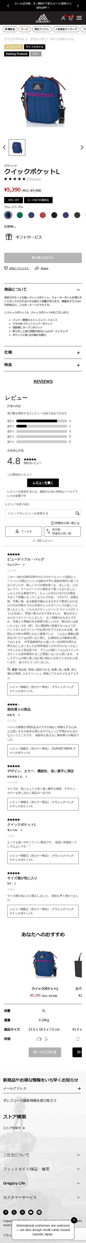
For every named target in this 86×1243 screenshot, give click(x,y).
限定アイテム (42, 29)
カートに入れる (45, 1052)
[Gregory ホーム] (43, 18)
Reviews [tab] (43, 382)
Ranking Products (16, 54)
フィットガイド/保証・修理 (26, 1169)
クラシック (37, 39)
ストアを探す (12, 1128)
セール (24, 29)
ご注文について (16, 1155)
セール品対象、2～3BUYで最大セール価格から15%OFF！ (43, 5)
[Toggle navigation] (79, 17)
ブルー (36, 54)
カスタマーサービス (20, 1197)
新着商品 (10, 29)
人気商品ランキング (66, 29)
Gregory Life (14, 1183)
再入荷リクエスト (43, 258)
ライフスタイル (14, 39)
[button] (10, 5)
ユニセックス (13, 47)
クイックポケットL (45, 988)
